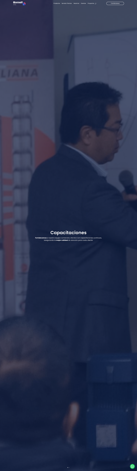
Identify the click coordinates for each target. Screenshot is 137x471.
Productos (57, 3)
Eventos (83, 3)
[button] (132, 466)
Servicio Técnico (67, 3)
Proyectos (91, 3)
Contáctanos (115, 3)
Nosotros (76, 3)
